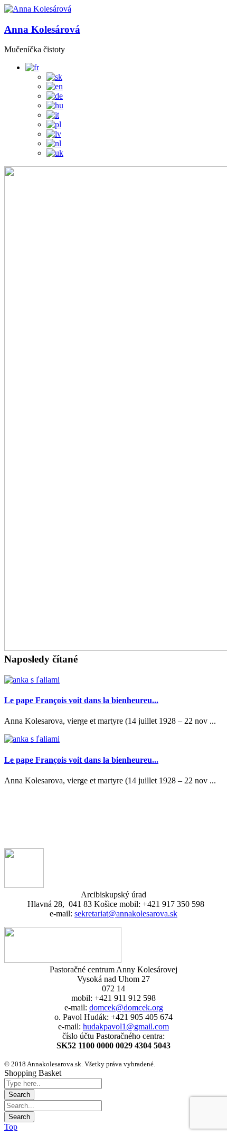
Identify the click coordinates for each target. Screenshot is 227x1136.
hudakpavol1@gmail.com (126, 1026)
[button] (37, 9)
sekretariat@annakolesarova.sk (125, 913)
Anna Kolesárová (42, 29)
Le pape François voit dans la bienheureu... (81, 700)
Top (10, 1126)
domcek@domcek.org (126, 1007)
